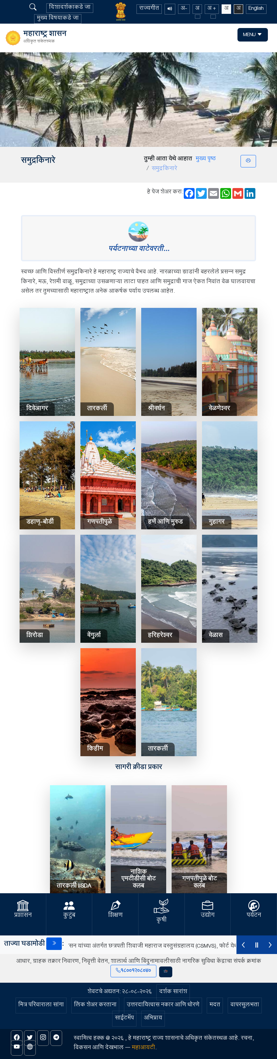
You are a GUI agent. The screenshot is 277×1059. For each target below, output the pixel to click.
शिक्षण (115, 915)
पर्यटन (254, 915)
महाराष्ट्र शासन (45, 38)
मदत (214, 1005)
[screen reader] (170, 9)
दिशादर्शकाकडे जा (70, 8)
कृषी (161, 920)
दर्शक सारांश (173, 992)
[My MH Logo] (165, 972)
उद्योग (208, 915)
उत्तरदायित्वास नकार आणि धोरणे (163, 1005)
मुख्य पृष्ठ (206, 159)
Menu (250, 35)
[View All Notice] (54, 943)
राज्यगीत (149, 9)
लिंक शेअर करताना (95, 1005)
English (256, 9)
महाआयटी (143, 1048)
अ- (184, 9)
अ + (211, 9)
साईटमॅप (124, 1019)
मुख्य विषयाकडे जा (58, 19)
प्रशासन (23, 915)
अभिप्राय (153, 1019)
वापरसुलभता (244, 1005)
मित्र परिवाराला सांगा (41, 1005)
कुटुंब (69, 915)
